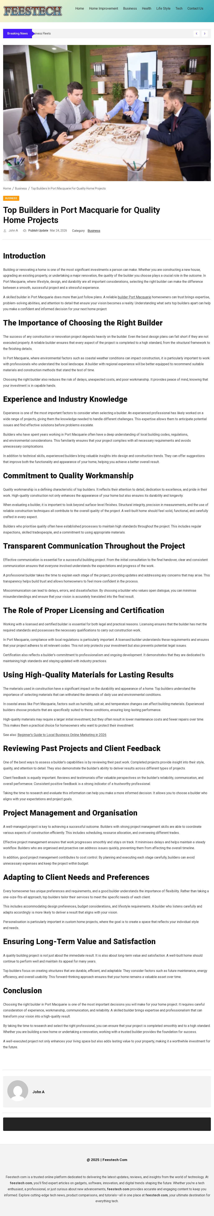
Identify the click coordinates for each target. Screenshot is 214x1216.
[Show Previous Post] (197, 34)
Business (21, 188)
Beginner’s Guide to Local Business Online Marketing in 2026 (62, 735)
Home (7, 188)
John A (13, 230)
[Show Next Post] (205, 34)
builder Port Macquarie (134, 297)
